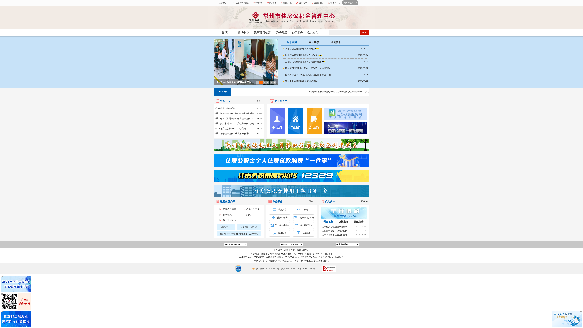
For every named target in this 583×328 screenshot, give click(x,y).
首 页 (225, 32)
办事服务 (297, 32)
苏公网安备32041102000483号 (267, 269)
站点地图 (328, 254)
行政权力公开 (226, 227)
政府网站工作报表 (248, 227)
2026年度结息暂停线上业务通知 (231, 128)
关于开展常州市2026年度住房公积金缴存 (235, 123)
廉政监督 (359, 221)
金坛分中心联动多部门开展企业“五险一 (235, 82)
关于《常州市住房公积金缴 (334, 235)
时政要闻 (292, 42)
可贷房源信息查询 (306, 217)
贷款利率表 (282, 217)
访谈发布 (343, 221)
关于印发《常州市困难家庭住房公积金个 (235, 118)
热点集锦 (305, 233)
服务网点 (281, 233)
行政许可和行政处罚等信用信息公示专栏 (239, 234)
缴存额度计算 (305, 225)
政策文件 (250, 215)
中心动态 (314, 42)
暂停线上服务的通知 (225, 108)
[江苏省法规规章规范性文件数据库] (16, 327)
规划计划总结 (229, 220)
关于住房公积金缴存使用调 (334, 227)
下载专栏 (305, 209)
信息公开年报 (252, 209)
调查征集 (328, 221)
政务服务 (281, 32)
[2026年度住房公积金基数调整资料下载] (16, 292)
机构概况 (227, 215)
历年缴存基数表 (281, 225)
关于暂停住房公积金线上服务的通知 (233, 133)
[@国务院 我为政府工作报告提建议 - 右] (567, 327)
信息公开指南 (229, 209)
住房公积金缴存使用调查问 (334, 231)
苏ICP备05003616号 (307, 269)
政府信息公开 (262, 32)
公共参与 (312, 32)
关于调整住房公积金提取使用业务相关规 (235, 113)
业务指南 (281, 209)
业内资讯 (336, 42)
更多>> (259, 101)
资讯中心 (243, 32)
